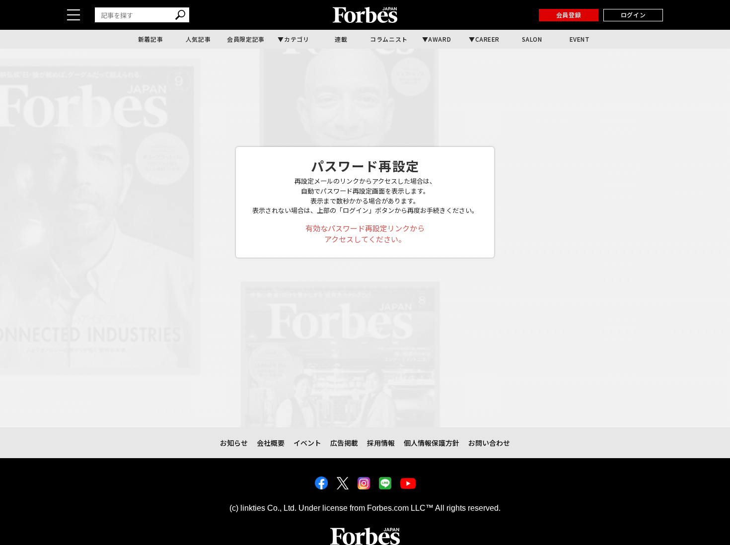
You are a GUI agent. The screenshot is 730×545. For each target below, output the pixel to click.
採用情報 (381, 443)
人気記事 (198, 39)
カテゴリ (296, 39)
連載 (341, 39)
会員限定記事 (246, 39)
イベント (307, 443)
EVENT (580, 39)
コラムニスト (389, 39)
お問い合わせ (489, 443)
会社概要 (271, 443)
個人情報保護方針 (431, 443)
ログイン (633, 14)
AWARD (439, 39)
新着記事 (150, 39)
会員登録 (568, 14)
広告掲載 (344, 443)
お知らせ (234, 443)
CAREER (487, 39)
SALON (532, 39)
